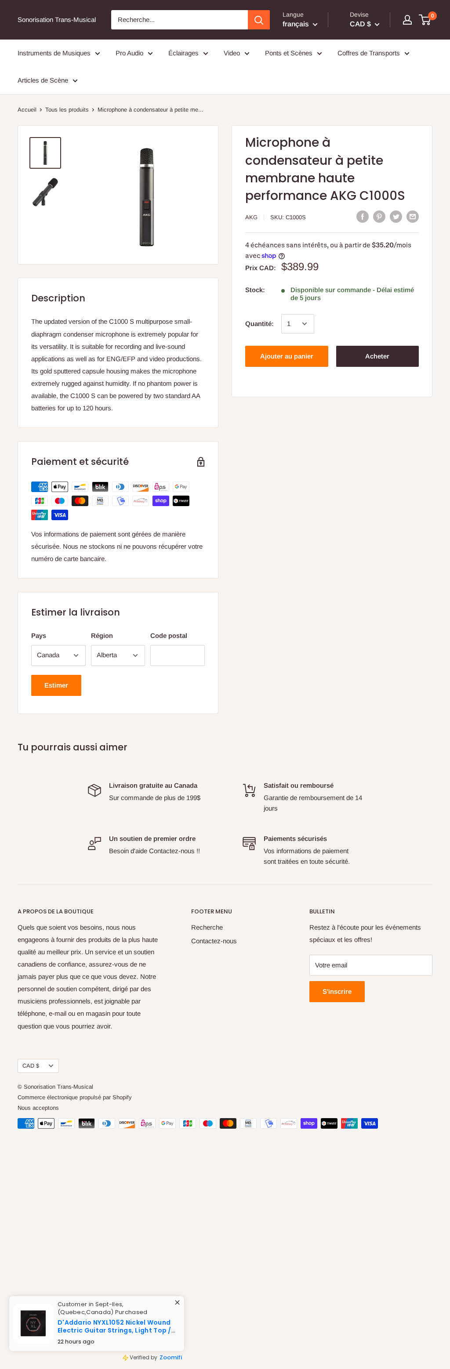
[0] (425, 19)
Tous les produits (67, 109)
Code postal (168, 635)
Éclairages (183, 53)
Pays (38, 635)
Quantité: (259, 323)
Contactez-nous (214, 941)
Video (232, 53)
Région (102, 635)
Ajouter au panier (286, 356)
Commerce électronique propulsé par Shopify (75, 1097)
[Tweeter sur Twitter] (396, 216)
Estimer (56, 685)
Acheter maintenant (377, 359)
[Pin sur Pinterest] (379, 216)
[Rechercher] (259, 19)
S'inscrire (337, 991)
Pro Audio (129, 53)
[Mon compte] (407, 20)
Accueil (27, 109)
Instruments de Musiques (54, 53)
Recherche (207, 927)
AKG (251, 217)
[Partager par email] (412, 216)
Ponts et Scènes (288, 53)
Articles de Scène (43, 80)
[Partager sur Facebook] (362, 216)
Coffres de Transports (369, 53)
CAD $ (30, 1065)
